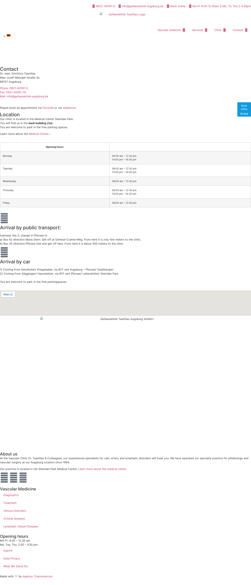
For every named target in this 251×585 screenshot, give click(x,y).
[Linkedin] (23, 477)
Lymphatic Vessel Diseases (20, 526)
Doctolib (48, 107)
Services (197, 30)
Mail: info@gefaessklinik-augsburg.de (24, 96)
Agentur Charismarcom (38, 576)
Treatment (10, 503)
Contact (238, 30)
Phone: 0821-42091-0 (14, 88)
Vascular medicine (169, 30)
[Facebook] (4, 477)
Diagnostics (11, 495)
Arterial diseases (14, 518)
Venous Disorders (14, 510)
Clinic (217, 30)
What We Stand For (15, 566)
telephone (69, 107)
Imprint (7, 550)
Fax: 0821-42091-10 (13, 92)
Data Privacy (11, 558)
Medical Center (38, 134)
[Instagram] (13, 477)
